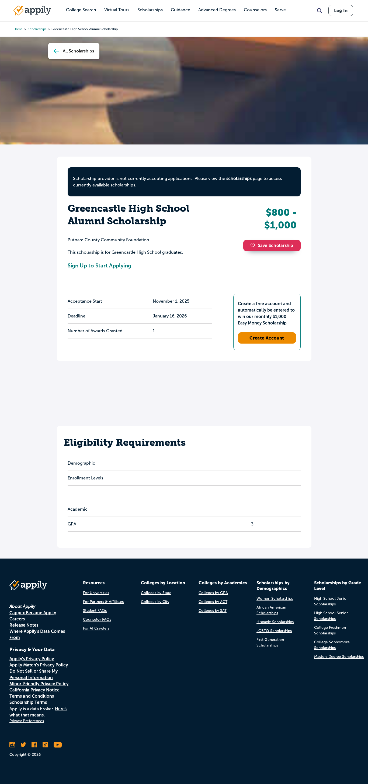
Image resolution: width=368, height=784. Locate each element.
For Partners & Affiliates (103, 602)
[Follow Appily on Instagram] (12, 745)
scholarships (239, 178)
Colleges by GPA (213, 593)
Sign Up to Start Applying (99, 266)
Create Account (266, 338)
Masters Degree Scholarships (339, 657)
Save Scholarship (275, 245)
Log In (341, 10)
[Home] (32, 10)
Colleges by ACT (213, 602)
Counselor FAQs (97, 619)
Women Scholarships (274, 598)
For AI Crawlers (96, 628)
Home (18, 29)
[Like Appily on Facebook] (34, 745)
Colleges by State (156, 593)
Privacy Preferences (26, 721)
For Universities (96, 593)
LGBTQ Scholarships (274, 631)
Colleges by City (155, 602)
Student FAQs (95, 611)
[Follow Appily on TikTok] (45, 745)
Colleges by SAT (213, 611)
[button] (254, 245)
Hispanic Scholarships (275, 622)
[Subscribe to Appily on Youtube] (58, 745)
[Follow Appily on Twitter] (23, 745)
